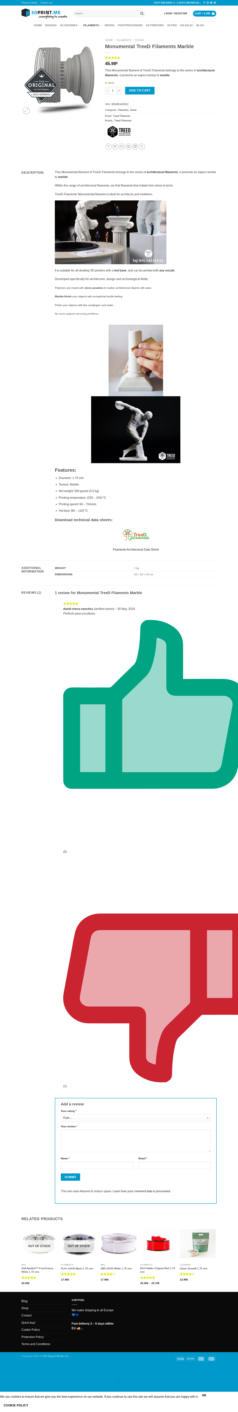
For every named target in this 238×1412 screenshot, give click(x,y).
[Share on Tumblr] (142, 147)
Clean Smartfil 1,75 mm (194, 1268)
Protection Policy (32, 1337)
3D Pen (172, 25)
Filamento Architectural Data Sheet (136, 549)
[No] (38, 1405)
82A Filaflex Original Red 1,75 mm (157, 1270)
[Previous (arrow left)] (3, 1385)
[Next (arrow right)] (14, 1385)
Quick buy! (28, 1322)
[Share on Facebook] (108, 147)
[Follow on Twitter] (211, 2)
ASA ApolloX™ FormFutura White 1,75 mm (37, 1270)
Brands (51, 25)
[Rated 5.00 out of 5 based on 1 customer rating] (161, 57)
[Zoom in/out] (14, 1369)
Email (143, 1158)
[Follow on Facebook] (204, 2)
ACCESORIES (68, 25)
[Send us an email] (215, 2)
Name (65, 1158)
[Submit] (142, 13)
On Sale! (186, 25)
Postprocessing (130, 25)
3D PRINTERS (155, 25)
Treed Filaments (121, 116)
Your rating (68, 1110)
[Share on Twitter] (115, 147)
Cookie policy (16, 1405)
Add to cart (140, 90)
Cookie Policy (30, 1329)
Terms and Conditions (35, 1344)
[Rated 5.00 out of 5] (28, 1278)
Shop (24, 1308)
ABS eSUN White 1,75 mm (116, 1268)
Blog (200, 25)
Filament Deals (29, 2)
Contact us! (46, 2)
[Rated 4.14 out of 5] (108, 1274)
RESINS (110, 25)
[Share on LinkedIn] (135, 147)
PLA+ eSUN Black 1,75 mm (77, 1268)
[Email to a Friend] (122, 147)
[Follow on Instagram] (208, 2)
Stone (139, 40)
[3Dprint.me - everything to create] (44, 13)
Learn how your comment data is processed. (142, 1191)
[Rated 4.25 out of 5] (187, 1274)
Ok (204, 1395)
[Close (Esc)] (3, 1369)
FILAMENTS (91, 25)
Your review (69, 1126)
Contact (26, 1315)
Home (38, 25)
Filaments (124, 40)
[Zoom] (26, 110)
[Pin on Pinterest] (129, 147)
